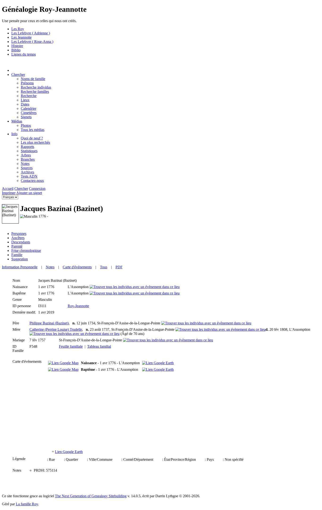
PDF (119, 267)
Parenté (16, 246)
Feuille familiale (71, 346)
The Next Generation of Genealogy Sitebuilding (91, 496)
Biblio (16, 50)
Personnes (18, 234)
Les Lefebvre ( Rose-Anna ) (32, 42)
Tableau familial (99, 346)
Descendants (20, 242)
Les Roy (17, 29)
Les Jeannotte (21, 37)
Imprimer (9, 193)
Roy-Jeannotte (78, 306)
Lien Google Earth (69, 452)
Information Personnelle (19, 267)
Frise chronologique (26, 251)
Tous (103, 267)
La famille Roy (27, 504)
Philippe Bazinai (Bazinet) (49, 323)
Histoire (17, 46)
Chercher (18, 75)
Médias (16, 121)
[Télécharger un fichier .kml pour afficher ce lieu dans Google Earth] (158, 363)
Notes (50, 267)
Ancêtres (18, 238)
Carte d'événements (77, 267)
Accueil (7, 189)
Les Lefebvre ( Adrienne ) (30, 33)
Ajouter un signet (29, 193)
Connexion (37, 189)
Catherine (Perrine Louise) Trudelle (55, 329)
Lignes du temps (23, 54)
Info (14, 134)
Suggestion (19, 259)
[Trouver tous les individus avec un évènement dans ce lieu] (135, 287)
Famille (16, 255)
